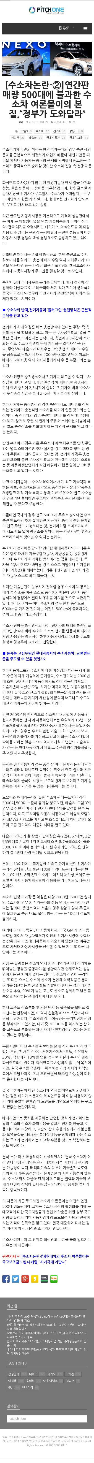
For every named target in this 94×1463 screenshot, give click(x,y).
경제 (21, 122)
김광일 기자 (60, 122)
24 (74, 122)
